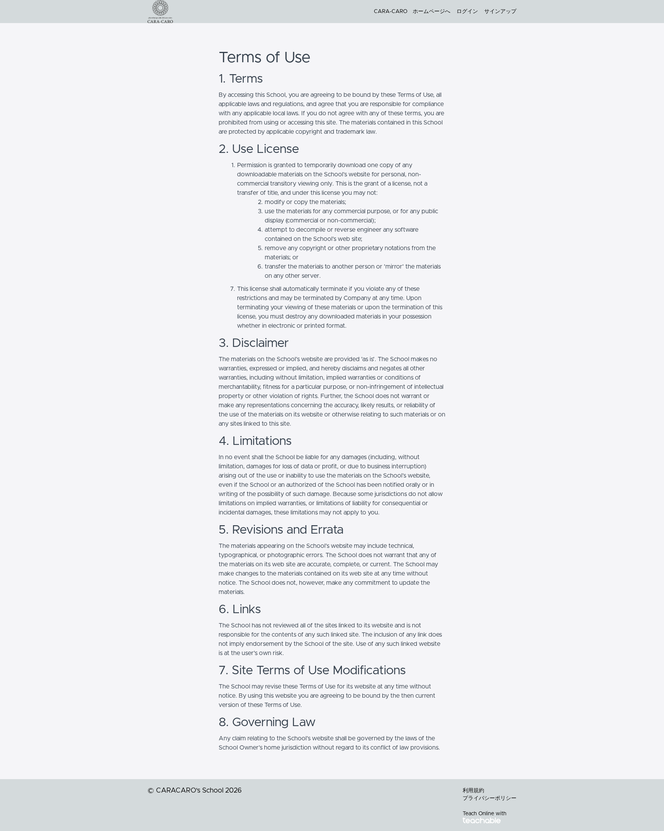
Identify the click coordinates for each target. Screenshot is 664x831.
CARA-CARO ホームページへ (412, 11)
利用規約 (473, 790)
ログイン (467, 11)
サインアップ (500, 11)
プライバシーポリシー (489, 798)
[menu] (442, 11)
